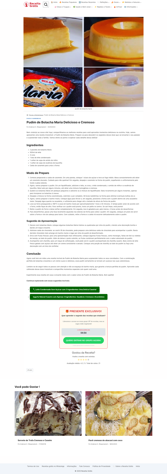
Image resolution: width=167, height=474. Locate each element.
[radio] (79, 360)
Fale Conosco (84, 466)
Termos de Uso (33, 466)
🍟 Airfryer (118, 7)
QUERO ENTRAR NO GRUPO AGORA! (83, 340)
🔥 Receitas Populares (68, 2)
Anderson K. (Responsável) (37, 127)
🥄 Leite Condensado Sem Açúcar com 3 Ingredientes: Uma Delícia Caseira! (64, 289)
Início (138, 466)
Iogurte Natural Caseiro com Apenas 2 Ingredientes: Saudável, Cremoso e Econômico (68, 297)
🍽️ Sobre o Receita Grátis (123, 466)
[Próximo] (149, 420)
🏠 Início (54, 2)
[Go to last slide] (17, 420)
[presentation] (48, 413)
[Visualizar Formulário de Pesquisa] (46, 5)
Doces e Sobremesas (34, 118)
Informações (72, 466)
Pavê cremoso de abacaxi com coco (105, 440)
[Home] (27, 115)
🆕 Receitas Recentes (87, 2)
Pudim (29, 370)
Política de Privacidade (101, 466)
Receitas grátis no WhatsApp (53, 466)
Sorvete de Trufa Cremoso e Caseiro (35, 440)
